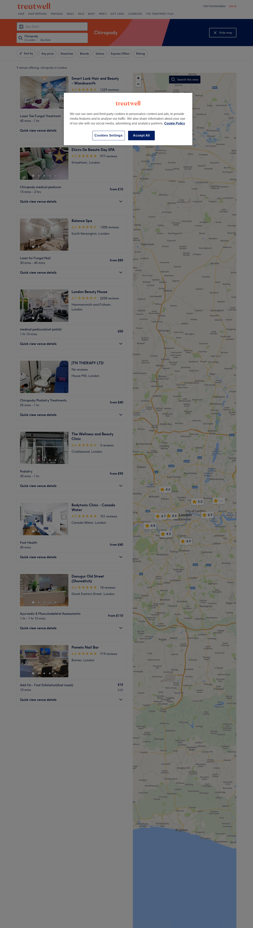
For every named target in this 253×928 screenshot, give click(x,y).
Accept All (141, 135)
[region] (128, 119)
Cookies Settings (108, 135)
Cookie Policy (174, 123)
